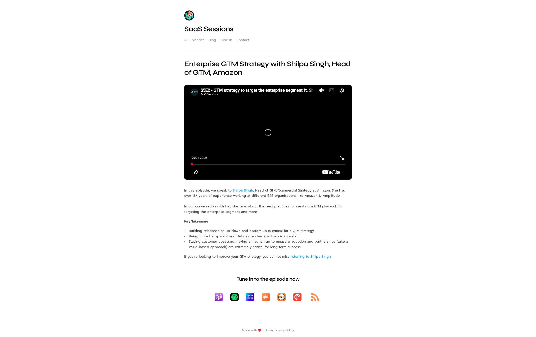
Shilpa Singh (243, 190)
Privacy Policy (284, 330)
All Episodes (194, 39)
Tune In (226, 39)
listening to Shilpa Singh (311, 256)
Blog (212, 39)
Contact (242, 39)
